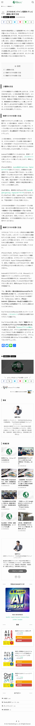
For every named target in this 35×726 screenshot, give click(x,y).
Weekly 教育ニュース (11, 702)
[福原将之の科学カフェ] (17, 2)
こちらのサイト (29, 157)
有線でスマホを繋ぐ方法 (13, 73)
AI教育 (7, 698)
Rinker (22, 632)
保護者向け (6, 17)
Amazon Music (25, 617)
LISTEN (15, 619)
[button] (3, 22)
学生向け (12, 17)
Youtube (20, 619)
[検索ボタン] (33, 2)
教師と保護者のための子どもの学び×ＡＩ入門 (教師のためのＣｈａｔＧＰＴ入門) (23, 653)
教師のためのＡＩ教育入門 (23, 631)
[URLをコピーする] (31, 22)
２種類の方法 (10, 70)
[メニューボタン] (2, 2)
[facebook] (16, 577)
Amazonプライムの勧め (24, 327)
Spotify (8, 617)
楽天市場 (19, 640)
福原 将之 (17, 417)
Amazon (19, 637)
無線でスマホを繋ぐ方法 (13, 76)
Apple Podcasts (15, 617)
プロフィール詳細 (17, 571)
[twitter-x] (19, 577)
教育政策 (7, 710)
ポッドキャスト (9, 706)
